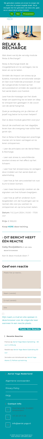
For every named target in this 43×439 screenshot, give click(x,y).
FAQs (8, 395)
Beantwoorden (11, 250)
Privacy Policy (12, 388)
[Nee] (40, 9)
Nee (18, 14)
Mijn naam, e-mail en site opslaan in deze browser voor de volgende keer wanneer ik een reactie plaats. (20, 320)
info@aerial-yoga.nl (21, 423)
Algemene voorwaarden (18, 381)
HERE (11, 227)
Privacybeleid (35, 10)
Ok (12, 14)
